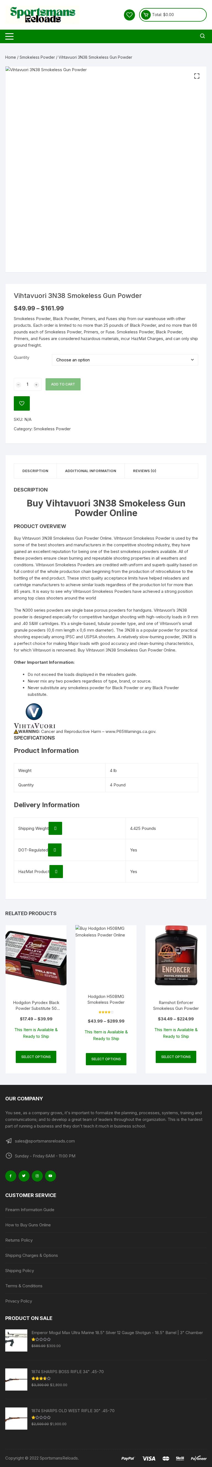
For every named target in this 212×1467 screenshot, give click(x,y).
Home (10, 57)
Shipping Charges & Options (31, 1255)
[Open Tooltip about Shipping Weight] (55, 828)
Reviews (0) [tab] (144, 471)
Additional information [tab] (90, 471)
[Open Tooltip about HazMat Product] (56, 871)
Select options (36, 1057)
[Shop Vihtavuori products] (34, 715)
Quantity (21, 357)
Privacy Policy (18, 1301)
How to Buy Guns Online (28, 1224)
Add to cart (63, 384)
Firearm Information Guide (29, 1209)
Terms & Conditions (24, 1285)
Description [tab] (35, 471)
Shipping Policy (19, 1270)
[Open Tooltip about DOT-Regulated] (55, 849)
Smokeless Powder (37, 57)
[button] (197, 76)
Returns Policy (19, 1240)
